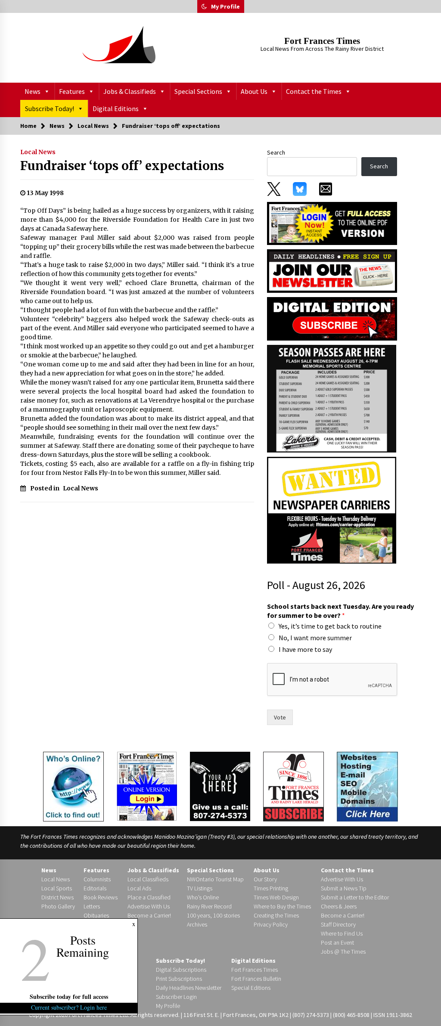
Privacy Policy (271, 924)
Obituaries (96, 915)
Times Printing (271, 888)
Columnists (97, 879)
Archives (197, 924)
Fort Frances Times (322, 41)
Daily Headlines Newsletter (188, 988)
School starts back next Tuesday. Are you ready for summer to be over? (340, 611)
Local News (38, 152)
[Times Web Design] (367, 786)
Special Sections (198, 91)
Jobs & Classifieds (129, 91)
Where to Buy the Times (282, 906)
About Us (254, 91)
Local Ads (139, 888)
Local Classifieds (147, 879)
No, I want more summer (315, 637)
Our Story (265, 879)
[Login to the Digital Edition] (147, 785)
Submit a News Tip (343, 888)
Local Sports (56, 888)
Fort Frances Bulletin (256, 979)
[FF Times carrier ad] (331, 510)
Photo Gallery (58, 906)
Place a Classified (149, 897)
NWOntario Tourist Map (215, 879)
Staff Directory (338, 924)
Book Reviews (101, 897)
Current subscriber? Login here (69, 1007)
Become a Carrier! (149, 915)
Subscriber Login (176, 997)
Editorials (95, 888)
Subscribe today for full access (69, 996)
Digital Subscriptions (181, 969)
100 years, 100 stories (213, 915)
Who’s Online (203, 897)
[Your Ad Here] (220, 786)
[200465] (331, 398)
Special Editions (250, 988)
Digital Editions (116, 108)
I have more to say (305, 649)
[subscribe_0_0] (332, 222)
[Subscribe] (293, 786)
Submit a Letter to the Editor (355, 897)
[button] (204, 6)
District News (57, 897)
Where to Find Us (342, 933)
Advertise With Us (148, 906)
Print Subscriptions (179, 979)
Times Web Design (276, 897)
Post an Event (337, 942)
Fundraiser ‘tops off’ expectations (122, 166)
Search (276, 152)
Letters (92, 906)
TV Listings (199, 888)
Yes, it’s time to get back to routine (330, 626)
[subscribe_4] (332, 270)
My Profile (225, 6)
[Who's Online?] (73, 786)
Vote (280, 717)
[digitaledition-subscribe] (332, 318)
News (32, 91)
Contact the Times (314, 91)
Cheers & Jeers (339, 906)
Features (72, 91)
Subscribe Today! (49, 108)
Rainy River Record (209, 906)
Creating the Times (276, 915)
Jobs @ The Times (343, 951)
